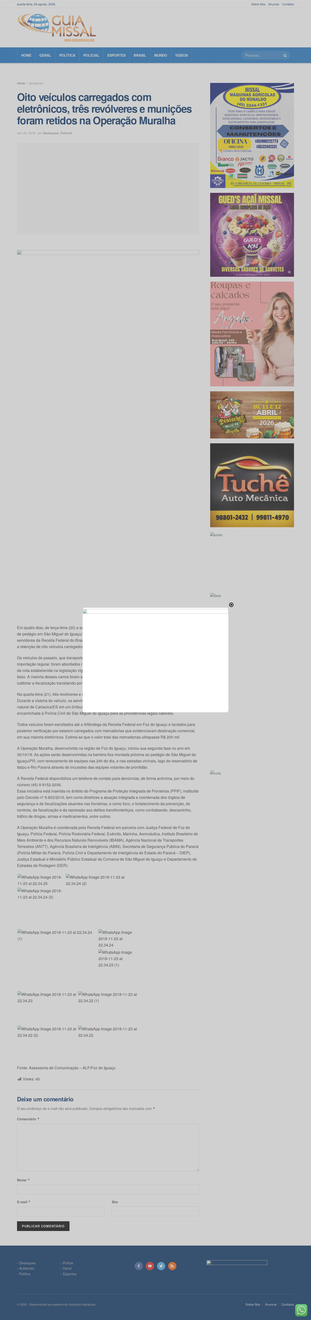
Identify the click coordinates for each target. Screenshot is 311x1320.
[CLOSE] (231, 604)
